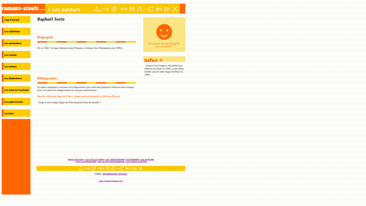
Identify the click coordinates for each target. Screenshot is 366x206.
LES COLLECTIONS (95, 160)
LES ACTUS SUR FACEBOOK (111, 162)
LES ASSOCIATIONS (115, 160)
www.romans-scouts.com (111, 181)
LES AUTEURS (147, 160)
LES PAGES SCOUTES (136, 162)
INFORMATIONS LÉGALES (115, 174)
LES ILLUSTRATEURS (86, 162)
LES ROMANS (132, 160)
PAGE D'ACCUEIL (76, 160)
